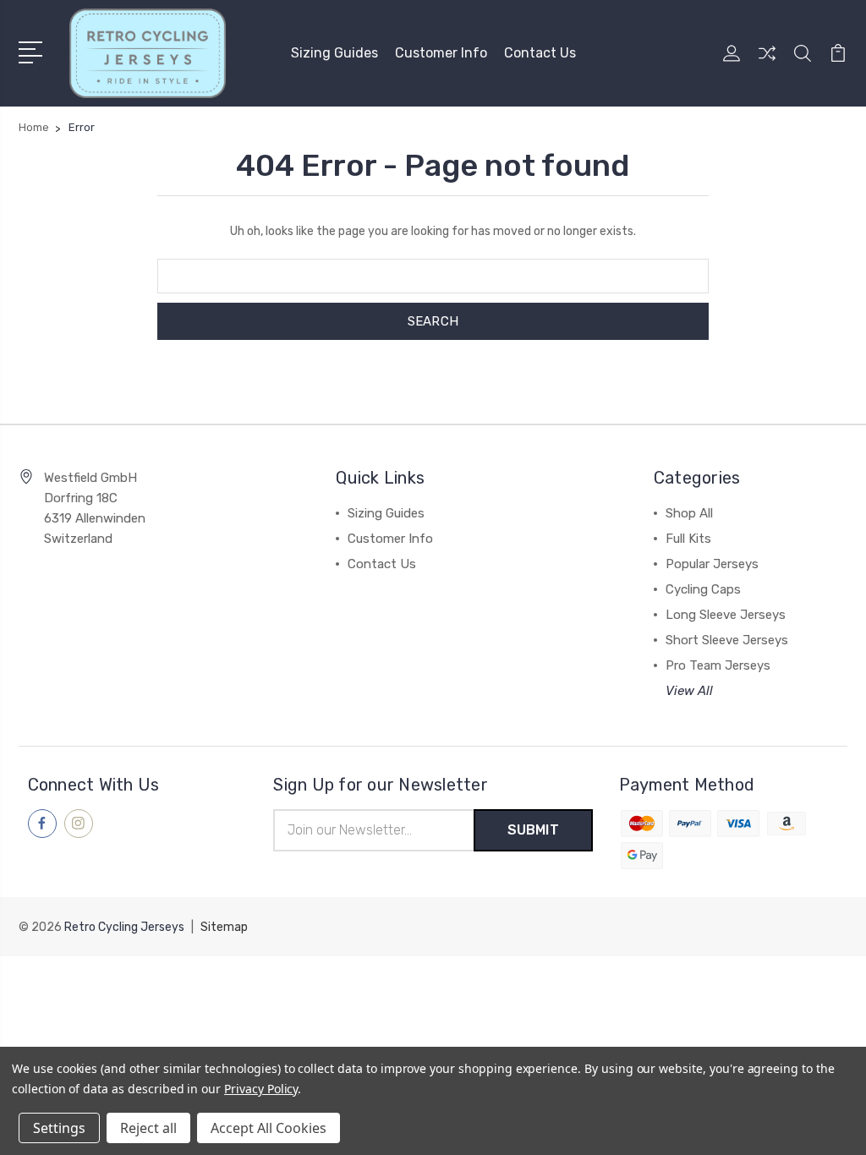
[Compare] (767, 63)
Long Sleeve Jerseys (726, 614)
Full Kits (688, 538)
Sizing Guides (334, 53)
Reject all (148, 1128)
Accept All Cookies (268, 1128)
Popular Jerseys (712, 564)
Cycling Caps (703, 589)
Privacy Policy (261, 1089)
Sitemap (224, 927)
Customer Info (441, 53)
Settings (59, 1128)
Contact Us (540, 53)
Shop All (689, 513)
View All (689, 690)
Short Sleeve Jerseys (727, 640)
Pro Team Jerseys (718, 665)
